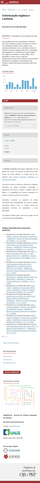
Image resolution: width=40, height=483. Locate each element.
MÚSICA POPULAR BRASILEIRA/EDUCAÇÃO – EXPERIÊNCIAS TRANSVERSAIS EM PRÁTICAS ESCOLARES (21, 265)
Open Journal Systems (11, 343)
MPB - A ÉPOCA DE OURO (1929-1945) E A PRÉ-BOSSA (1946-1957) (21, 253)
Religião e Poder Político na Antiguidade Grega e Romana (22, 245)
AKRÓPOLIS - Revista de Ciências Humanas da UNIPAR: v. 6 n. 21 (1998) (20, 291)
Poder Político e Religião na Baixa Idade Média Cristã (20, 288)
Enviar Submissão (12, 372)
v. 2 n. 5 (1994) (22, 10)
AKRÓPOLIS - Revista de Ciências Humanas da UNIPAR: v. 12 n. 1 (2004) (21, 321)
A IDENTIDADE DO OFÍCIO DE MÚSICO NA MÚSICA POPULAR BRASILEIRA (20, 296)
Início (4, 10)
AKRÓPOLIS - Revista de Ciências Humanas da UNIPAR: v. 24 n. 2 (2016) (21, 271)
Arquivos (11, 10)
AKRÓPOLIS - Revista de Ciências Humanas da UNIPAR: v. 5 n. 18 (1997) (21, 248)
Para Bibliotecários (9, 363)
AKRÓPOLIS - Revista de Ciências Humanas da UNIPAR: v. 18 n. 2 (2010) (21, 302)
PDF (6, 101)
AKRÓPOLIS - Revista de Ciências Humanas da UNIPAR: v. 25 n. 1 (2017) (21, 258)
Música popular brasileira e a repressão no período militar (21, 318)
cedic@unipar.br (14, 426)
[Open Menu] (2, 2)
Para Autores (7, 360)
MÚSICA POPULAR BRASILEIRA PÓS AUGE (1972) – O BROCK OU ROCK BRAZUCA (22, 326)
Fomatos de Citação (12, 126)
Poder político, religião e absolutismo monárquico (21, 235)
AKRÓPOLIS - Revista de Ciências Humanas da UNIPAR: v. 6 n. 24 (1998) (22, 240)
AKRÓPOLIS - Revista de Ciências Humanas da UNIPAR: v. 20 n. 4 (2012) (21, 330)
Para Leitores (7, 356)
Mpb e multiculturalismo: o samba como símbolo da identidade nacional (21, 307)
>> (7, 336)
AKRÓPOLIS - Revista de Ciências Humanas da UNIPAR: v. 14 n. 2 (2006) (21, 311)
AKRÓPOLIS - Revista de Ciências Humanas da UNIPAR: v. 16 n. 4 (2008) (20, 281)
